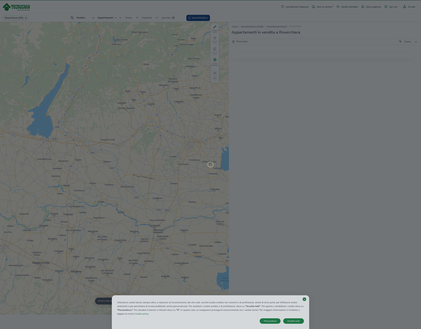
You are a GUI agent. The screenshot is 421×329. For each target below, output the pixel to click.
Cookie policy (141, 313)
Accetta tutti (293, 321)
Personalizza (270, 321)
